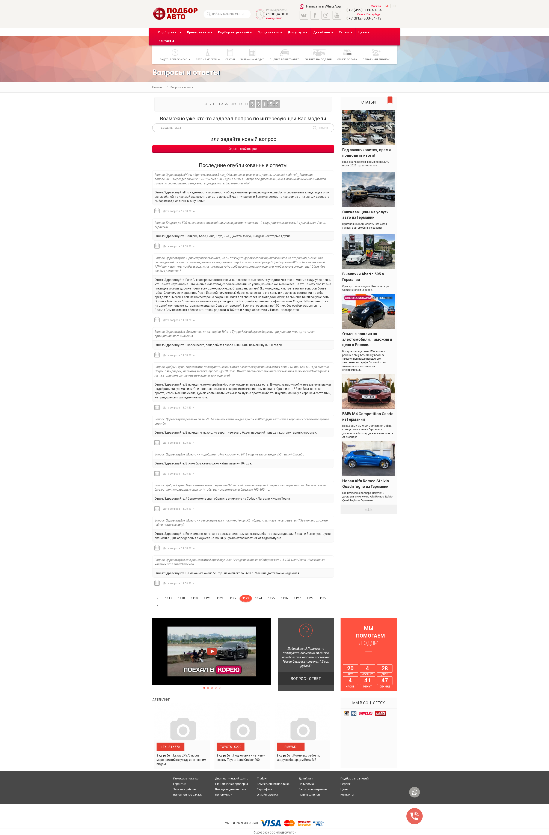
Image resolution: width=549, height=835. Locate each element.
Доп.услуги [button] (296, 32)
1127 (297, 598)
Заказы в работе (184, 789)
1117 (168, 598)
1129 (323, 598)
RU (387, 6)
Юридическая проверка (231, 783)
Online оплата (347, 59)
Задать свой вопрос (243, 149)
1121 (220, 598)
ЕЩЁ (369, 509)
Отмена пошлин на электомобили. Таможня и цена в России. (367, 339)
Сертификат (265, 789)
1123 (245, 598)
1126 (284, 598)
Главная (157, 87)
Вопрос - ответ (306, 678)
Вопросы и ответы (181, 87)
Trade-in (262, 778)
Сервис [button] (344, 32)
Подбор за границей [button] (234, 32)
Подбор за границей (355, 778)
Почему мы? (223, 794)
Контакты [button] (166, 40)
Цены (344, 789)
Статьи (230, 59)
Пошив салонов (309, 794)
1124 (258, 598)
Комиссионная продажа (273, 783)
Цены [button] (362, 32)
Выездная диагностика (230, 789)
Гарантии (179, 783)
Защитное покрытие (313, 789)
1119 (194, 598)
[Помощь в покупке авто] (175, 13)
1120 (207, 598)
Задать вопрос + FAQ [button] (174, 59)
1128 (310, 598)
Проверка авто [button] (198, 32)
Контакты (347, 794)
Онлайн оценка (267, 794)
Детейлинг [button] (322, 32)
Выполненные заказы (187, 794)
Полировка (306, 783)
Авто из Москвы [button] (207, 59)
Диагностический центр (231, 778)
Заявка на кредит (252, 59)
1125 (271, 598)
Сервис (345, 783)
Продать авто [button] (269, 32)
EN (394, 6)
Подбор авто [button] (168, 32)
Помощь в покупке (186, 778)
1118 (181, 598)
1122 (232, 598)
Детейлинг (306, 778)
